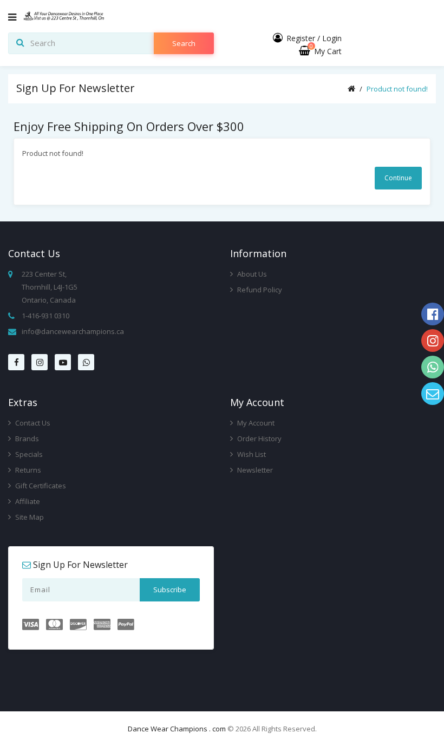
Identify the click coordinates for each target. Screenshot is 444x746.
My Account (255, 423)
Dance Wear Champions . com (177, 729)
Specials (28, 454)
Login (332, 38)
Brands (26, 438)
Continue (398, 177)
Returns (27, 470)
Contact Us (32, 423)
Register (300, 38)
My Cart (326, 51)
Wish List (251, 454)
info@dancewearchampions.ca (73, 331)
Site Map (29, 517)
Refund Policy (259, 290)
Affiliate (27, 501)
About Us (251, 274)
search (183, 43)
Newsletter (254, 470)
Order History (259, 438)
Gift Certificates (40, 485)
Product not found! (397, 89)
